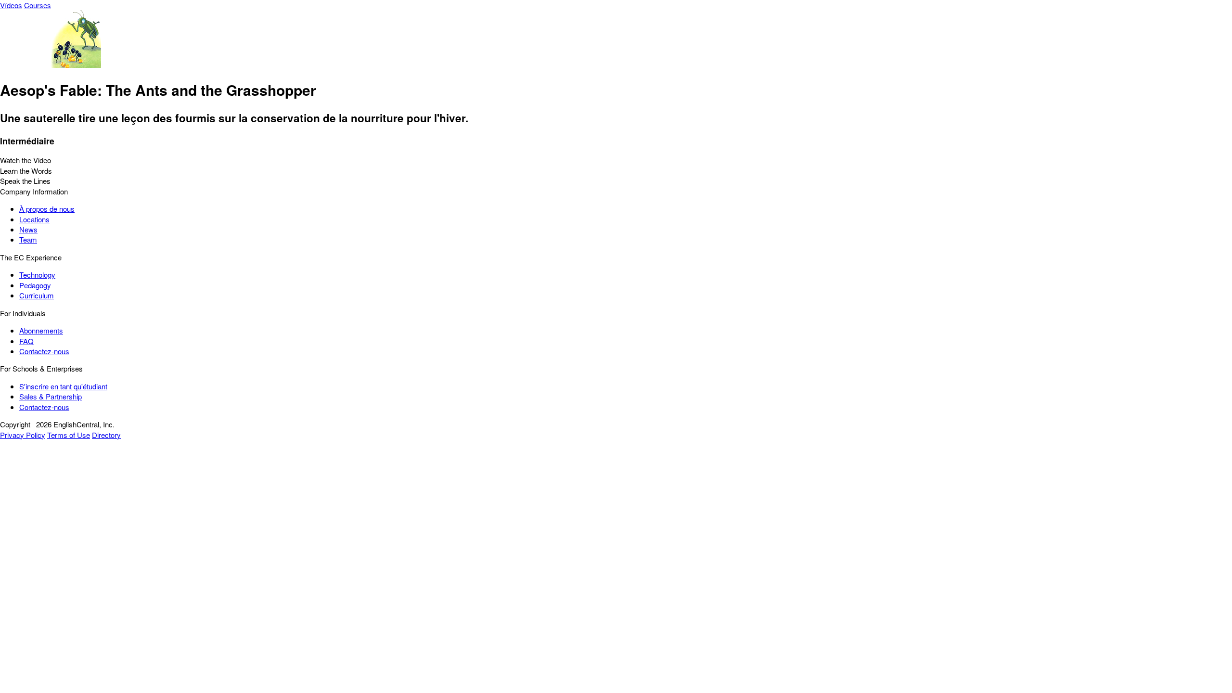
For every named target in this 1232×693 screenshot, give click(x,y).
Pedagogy (35, 285)
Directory (106, 435)
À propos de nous (47, 209)
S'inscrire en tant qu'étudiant (63, 386)
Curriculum (36, 295)
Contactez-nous (44, 351)
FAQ (26, 341)
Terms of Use (68, 435)
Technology (37, 275)
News (28, 229)
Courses (37, 5)
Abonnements (41, 330)
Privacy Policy (22, 435)
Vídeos (11, 5)
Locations (34, 219)
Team (28, 239)
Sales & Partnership (50, 396)
